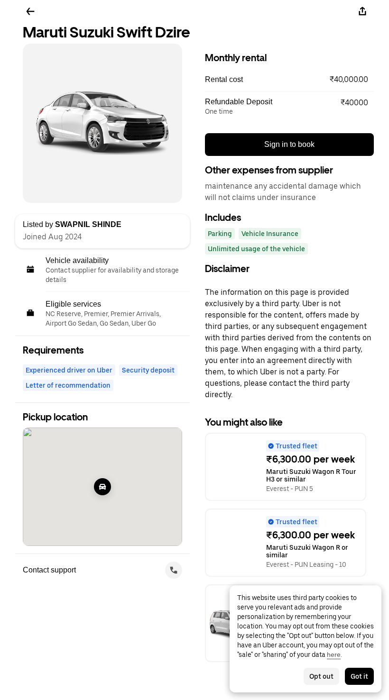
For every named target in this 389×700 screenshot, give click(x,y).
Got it (359, 676)
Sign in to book (289, 144)
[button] (289, 79)
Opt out (321, 676)
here (334, 654)
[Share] (362, 11)
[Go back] (30, 11)
